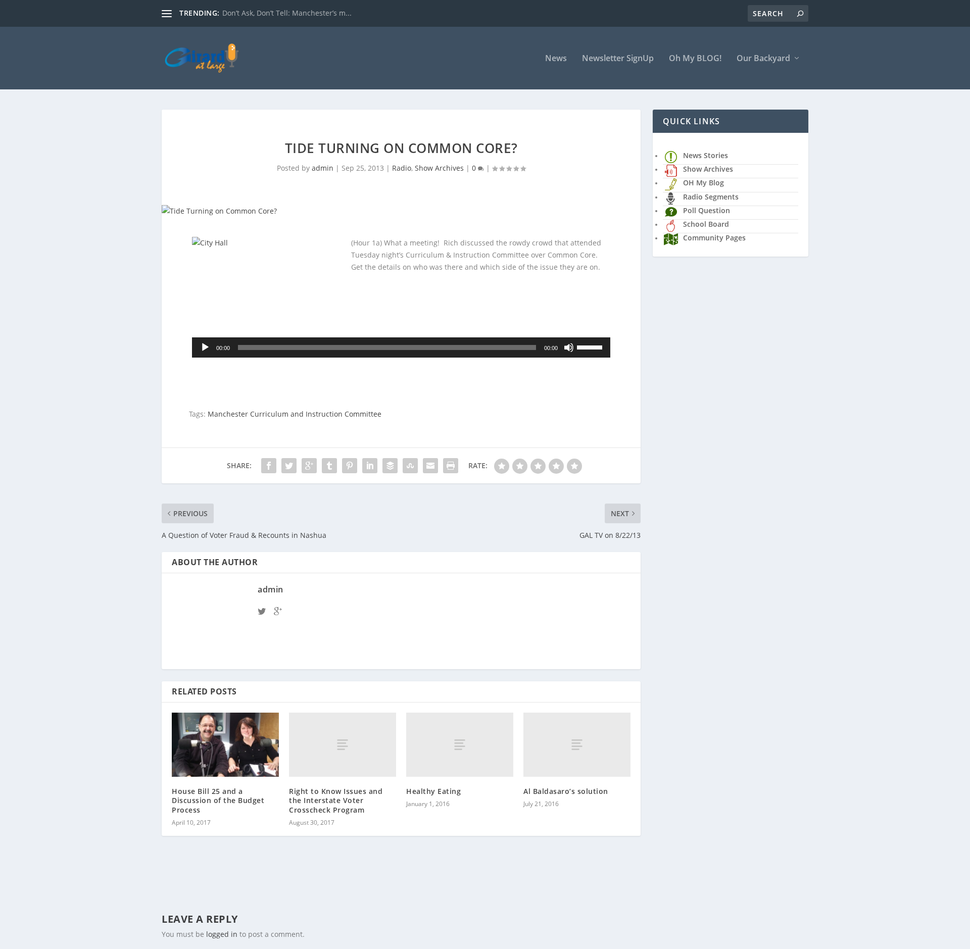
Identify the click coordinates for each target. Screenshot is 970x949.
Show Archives (439, 168)
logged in (221, 934)
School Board (706, 224)
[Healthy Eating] (459, 745)
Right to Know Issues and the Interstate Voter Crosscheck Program (335, 800)
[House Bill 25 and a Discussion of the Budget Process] (225, 745)
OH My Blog (703, 182)
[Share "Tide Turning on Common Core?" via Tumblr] (329, 466)
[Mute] (569, 347)
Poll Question (706, 210)
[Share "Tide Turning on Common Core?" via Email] (430, 466)
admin (322, 168)
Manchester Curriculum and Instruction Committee (294, 414)
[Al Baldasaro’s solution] (576, 745)
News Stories (705, 155)
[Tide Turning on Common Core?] (401, 211)
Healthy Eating (433, 791)
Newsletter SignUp (618, 59)
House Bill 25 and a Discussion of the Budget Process (218, 800)
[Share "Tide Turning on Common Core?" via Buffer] (390, 466)
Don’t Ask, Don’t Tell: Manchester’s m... (287, 13)
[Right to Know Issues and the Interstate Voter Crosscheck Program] (342, 745)
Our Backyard (763, 59)
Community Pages (714, 237)
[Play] (205, 347)
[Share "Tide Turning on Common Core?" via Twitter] (289, 466)
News (556, 59)
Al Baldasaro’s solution (565, 791)
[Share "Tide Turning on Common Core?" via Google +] (309, 466)
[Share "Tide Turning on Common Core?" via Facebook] (269, 466)
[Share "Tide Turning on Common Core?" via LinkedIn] (370, 466)
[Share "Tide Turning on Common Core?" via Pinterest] (350, 466)
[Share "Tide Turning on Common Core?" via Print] (451, 466)
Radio (401, 168)
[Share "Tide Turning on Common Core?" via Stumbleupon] (410, 466)
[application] (401, 347)
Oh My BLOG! (695, 59)
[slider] (591, 346)
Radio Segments (711, 197)
